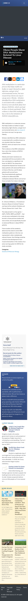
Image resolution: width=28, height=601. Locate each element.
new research (21, 130)
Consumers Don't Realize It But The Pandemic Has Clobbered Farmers (20, 551)
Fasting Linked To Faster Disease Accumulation (11, 355)
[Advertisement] (14, 21)
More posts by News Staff (17, 365)
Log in (25, 38)
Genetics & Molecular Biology (10, 46)
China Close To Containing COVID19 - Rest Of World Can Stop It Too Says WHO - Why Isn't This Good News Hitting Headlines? (20, 506)
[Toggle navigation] (24, 3)
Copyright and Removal (9, 589)
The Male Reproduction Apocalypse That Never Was (7, 502)
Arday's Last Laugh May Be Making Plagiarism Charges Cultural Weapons (16, 429)
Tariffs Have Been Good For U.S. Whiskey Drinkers (16, 449)
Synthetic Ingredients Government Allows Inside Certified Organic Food (12, 362)
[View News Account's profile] (6, 63)
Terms (25, 587)
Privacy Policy (19, 588)
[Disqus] (14, 273)
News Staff (13, 61)
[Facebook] (1, 37)
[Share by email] (14, 79)
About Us (3, 588)
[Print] (22, 79)
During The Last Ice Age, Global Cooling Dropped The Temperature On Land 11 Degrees (7, 552)
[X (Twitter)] (3, 37)
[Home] (6, 3)
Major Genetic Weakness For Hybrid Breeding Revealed (12, 359)
